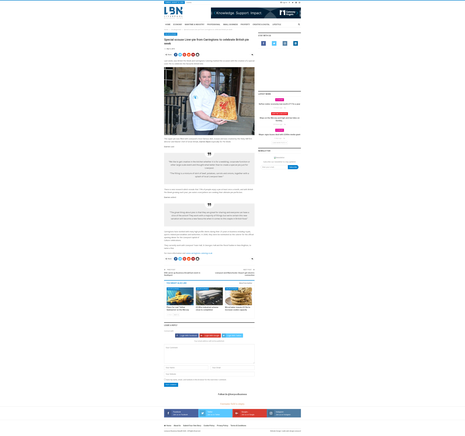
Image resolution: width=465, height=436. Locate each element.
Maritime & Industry (194, 24)
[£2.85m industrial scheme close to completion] (209, 296)
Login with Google (212, 335)
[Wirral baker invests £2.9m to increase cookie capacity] (238, 296)
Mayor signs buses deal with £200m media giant (279, 134)
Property (245, 24)
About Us (177, 426)
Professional (213, 24)
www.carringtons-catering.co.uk (199, 253)
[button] (256, 13)
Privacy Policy (222, 426)
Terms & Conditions (238, 426)
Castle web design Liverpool (291, 431)
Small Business (230, 24)
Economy (177, 24)
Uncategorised (170, 34)
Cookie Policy (209, 426)
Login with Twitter (234, 335)
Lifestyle (276, 24)
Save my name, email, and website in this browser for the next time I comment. (196, 380)
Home (167, 24)
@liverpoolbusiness (237, 394)
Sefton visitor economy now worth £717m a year (279, 104)
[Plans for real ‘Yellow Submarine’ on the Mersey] (180, 296)
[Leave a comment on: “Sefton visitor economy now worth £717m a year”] (285, 108)
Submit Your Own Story (192, 426)
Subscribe (293, 167)
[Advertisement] (279, 70)
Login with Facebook (188, 335)
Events (189, 2)
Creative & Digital (261, 24)
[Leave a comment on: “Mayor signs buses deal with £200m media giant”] (284, 138)
